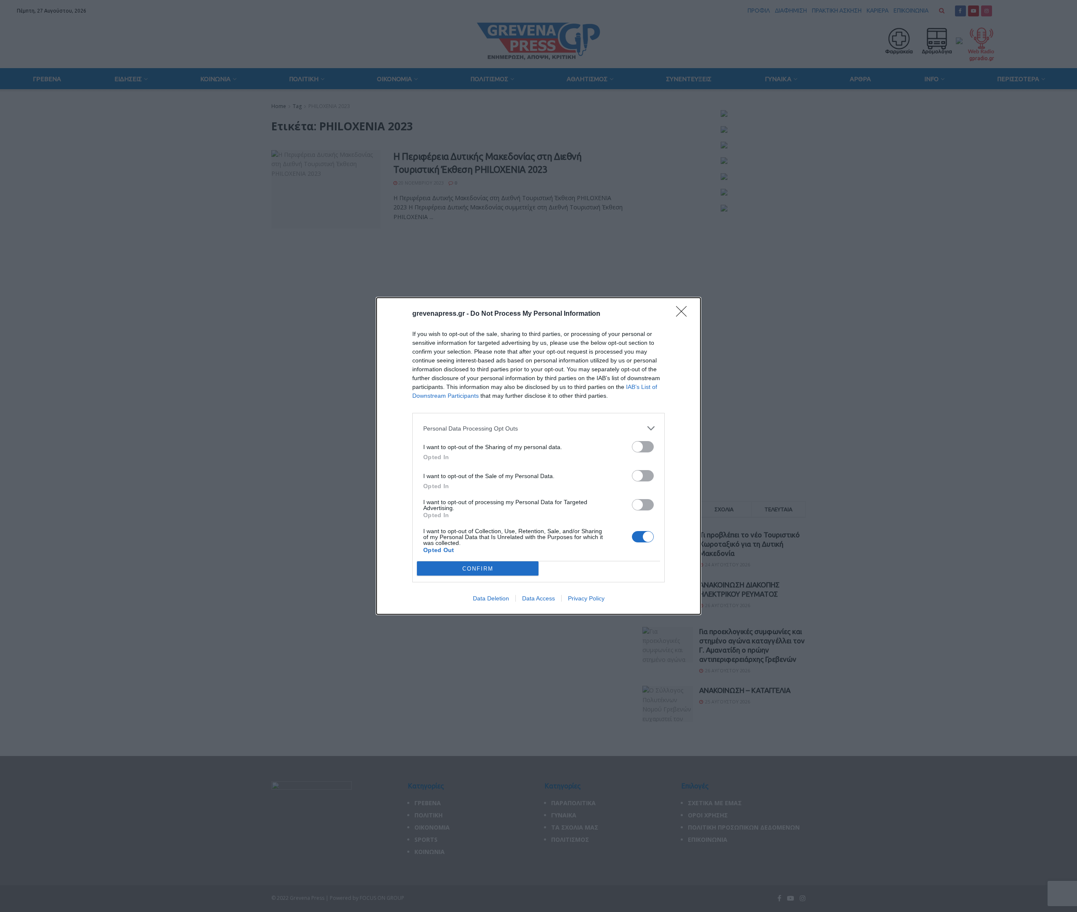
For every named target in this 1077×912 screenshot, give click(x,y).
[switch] (643, 446)
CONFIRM (477, 569)
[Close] (684, 314)
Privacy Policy (586, 598)
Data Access (538, 598)
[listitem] (538, 428)
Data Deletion (491, 598)
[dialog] (538, 456)
